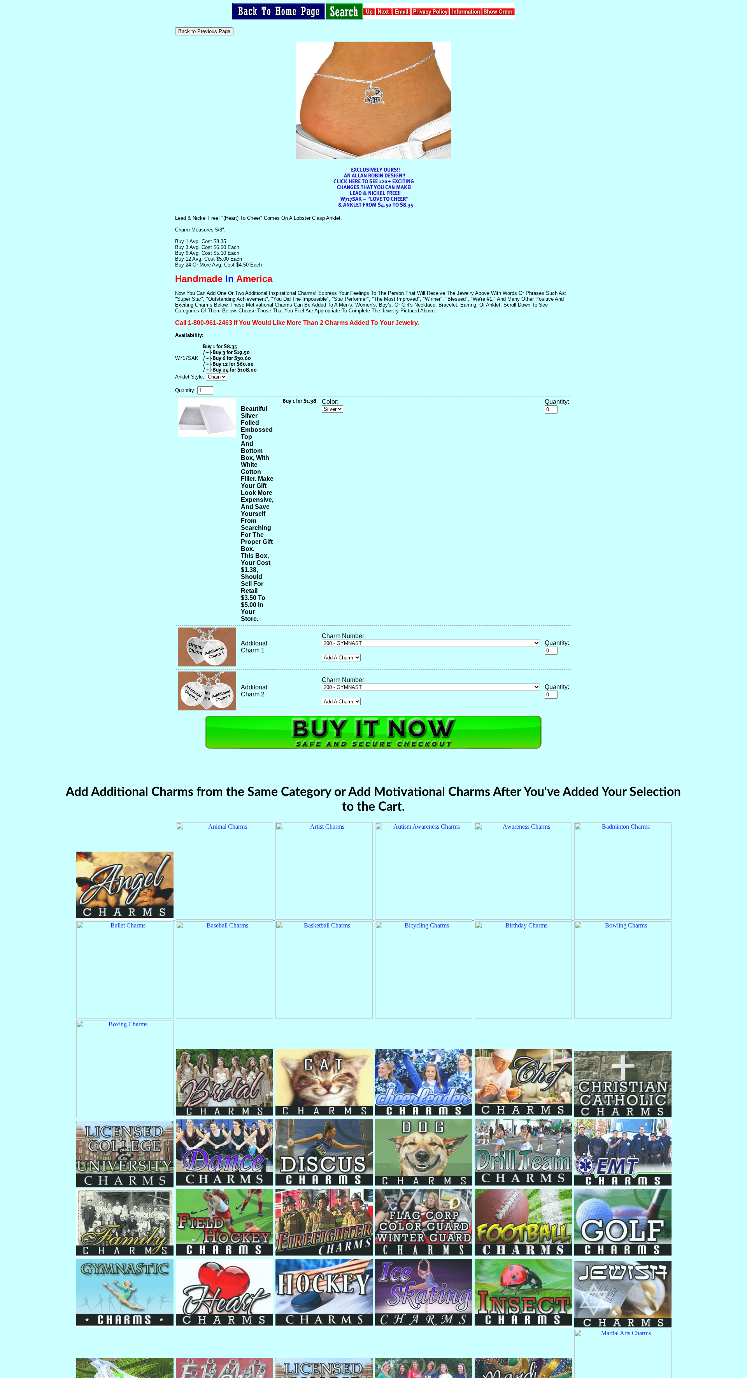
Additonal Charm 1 (254, 647)
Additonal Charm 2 (254, 691)
